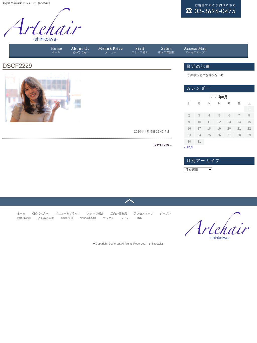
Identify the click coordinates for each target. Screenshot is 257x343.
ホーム (21, 213)
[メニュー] (110, 50)
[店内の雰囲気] (166, 50)
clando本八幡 (88, 217)
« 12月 (188, 147)
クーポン (165, 213)
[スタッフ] (140, 50)
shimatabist (156, 243)
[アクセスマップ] (195, 50)
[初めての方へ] (80, 50)
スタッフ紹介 (95, 213)
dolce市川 (67, 217)
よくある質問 (46, 217)
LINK (139, 217)
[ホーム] (56, 50)
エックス (108, 217)
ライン (125, 217)
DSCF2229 (17, 65)
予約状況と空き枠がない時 (205, 75)
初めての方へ (40, 213)
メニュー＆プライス (67, 213)
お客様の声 (24, 217)
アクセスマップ (143, 213)
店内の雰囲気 (118, 213)
